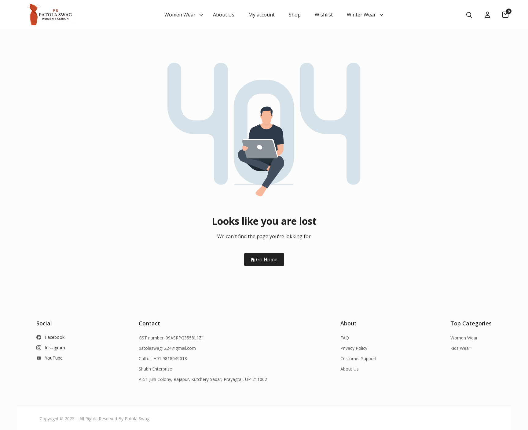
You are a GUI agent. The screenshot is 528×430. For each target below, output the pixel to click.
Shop (295, 14)
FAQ (344, 338)
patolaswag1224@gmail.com (167, 348)
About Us (223, 14)
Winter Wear (361, 14)
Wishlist (324, 14)
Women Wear (180, 14)
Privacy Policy (353, 348)
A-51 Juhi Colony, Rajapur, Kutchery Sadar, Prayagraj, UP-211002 (203, 379)
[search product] (469, 15)
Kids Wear (460, 348)
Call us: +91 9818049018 (163, 358)
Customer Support (358, 358)
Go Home (266, 259)
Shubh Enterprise (155, 369)
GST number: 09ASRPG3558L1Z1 (171, 338)
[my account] (487, 15)
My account (261, 14)
